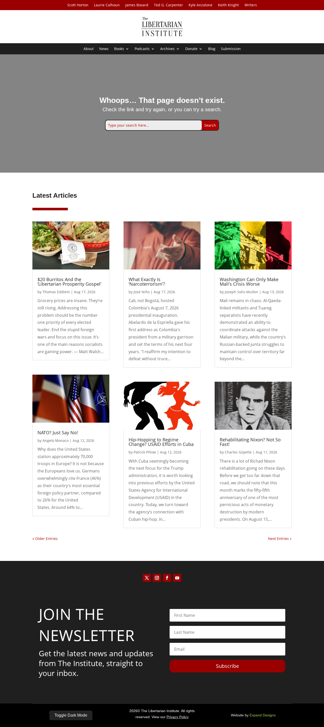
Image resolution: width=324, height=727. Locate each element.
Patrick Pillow (145, 452)
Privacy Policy (178, 717)
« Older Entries (45, 538)
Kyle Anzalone (200, 5)
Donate (191, 49)
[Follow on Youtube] (177, 578)
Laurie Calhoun (107, 5)
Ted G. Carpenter (168, 5)
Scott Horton (77, 5)
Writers (251, 5)
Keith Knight (228, 5)
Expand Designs (263, 715)
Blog (211, 49)
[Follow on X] (147, 578)
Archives (167, 49)
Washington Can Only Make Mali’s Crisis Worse (249, 281)
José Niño (142, 291)
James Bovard (136, 5)
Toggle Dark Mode (70, 715)
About (89, 49)
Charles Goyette (238, 452)
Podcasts (142, 49)
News (104, 49)
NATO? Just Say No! (57, 432)
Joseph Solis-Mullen (241, 291)
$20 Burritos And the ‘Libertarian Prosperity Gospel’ (69, 281)
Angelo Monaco (56, 440)
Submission (231, 49)
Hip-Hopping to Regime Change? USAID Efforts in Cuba (161, 442)
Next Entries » (280, 538)
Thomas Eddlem (56, 291)
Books (119, 49)
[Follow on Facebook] (167, 578)
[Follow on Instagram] (157, 578)
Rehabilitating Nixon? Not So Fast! (250, 442)
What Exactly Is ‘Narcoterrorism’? (147, 281)
